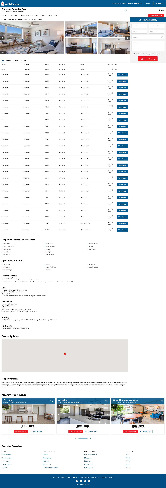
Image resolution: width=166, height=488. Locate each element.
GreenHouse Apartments (125, 400)
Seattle (19, 19)
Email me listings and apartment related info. (149, 54)
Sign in (148, 3)
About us (55, 477)
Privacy (75, 477)
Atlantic (46, 461)
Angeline (62, 400)
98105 (128, 461)
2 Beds (23, 60)
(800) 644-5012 (37, 432)
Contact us (95, 477)
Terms (69, 477)
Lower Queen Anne (50, 468)
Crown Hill (88, 464)
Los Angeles (6, 464)
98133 (128, 458)
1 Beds (16, 60)
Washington (11, 19)
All (3, 60)
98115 (128, 455)
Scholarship (85, 477)
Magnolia (87, 458)
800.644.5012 (134, 3)
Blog (62, 477)
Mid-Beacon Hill (90, 455)
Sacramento (6, 455)
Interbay (87, 461)
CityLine (7, 400)
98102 (128, 464)
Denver (4, 468)
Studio (8, 60)
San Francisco (7, 458)
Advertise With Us (108, 477)
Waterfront (47, 464)
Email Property (149, 58)
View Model (122, 75)
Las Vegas (5, 461)
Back (162, 10)
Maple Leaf (47, 458)
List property (159, 3)
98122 (128, 468)
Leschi (45, 455)
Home (4, 19)
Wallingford (88, 468)
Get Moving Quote (156, 15)
